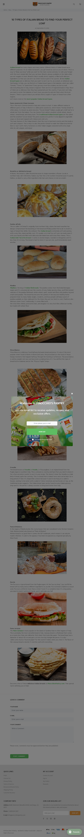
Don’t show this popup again (43, 440)
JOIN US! (42, 432)
